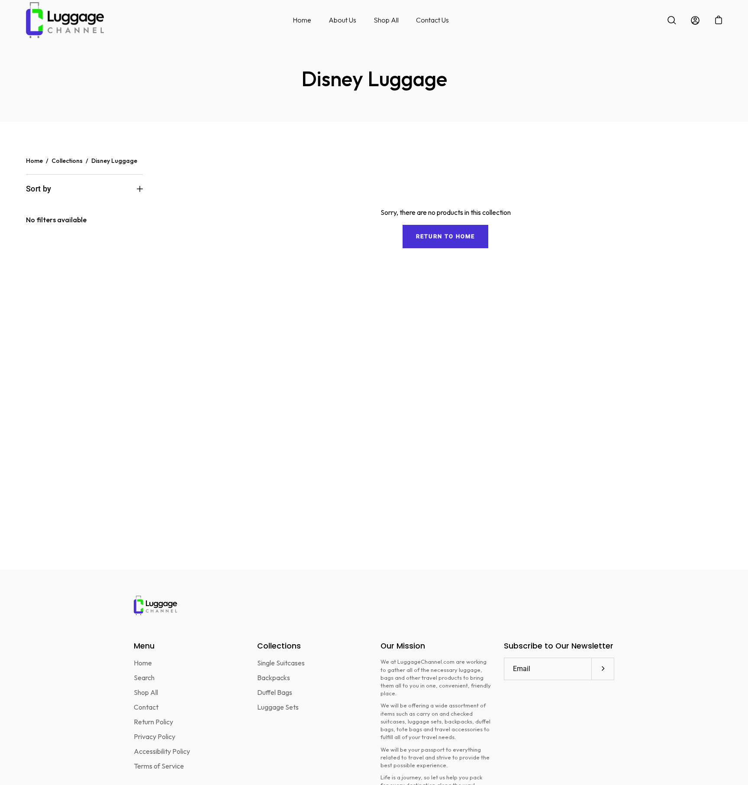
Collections (67, 161)
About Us (342, 20)
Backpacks (273, 677)
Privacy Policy (154, 736)
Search (144, 677)
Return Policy (153, 721)
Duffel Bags (274, 692)
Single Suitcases (281, 662)
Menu (144, 646)
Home (302, 20)
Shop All (386, 20)
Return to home (445, 236)
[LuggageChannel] (65, 20)
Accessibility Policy (162, 751)
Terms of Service (159, 766)
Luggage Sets (278, 707)
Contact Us (432, 20)
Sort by (39, 188)
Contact (146, 707)
